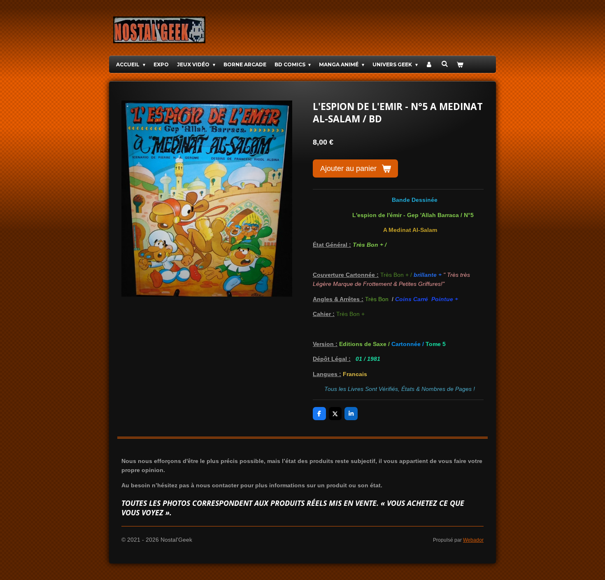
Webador (473, 540)
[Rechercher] (444, 63)
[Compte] (429, 64)
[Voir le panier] (460, 64)
